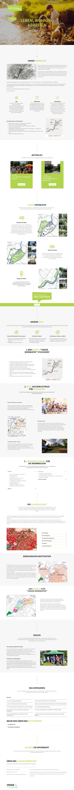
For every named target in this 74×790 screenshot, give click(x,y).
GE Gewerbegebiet (46, 535)
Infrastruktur (40, 471)
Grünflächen (44, 543)
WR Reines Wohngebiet (47, 540)
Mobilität (9, 471)
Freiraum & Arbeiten (42, 479)
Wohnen (9, 488)
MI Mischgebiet (45, 533)
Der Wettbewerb (11, 724)
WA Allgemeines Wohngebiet (48, 538)
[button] (22, 471)
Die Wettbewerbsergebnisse (14, 727)
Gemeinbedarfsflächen (46, 546)
